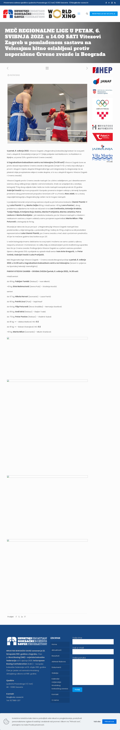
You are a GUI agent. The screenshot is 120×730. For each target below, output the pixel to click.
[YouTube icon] (109, 3)
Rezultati (55, 656)
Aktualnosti (56, 650)
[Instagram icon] (112, 3)
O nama (55, 700)
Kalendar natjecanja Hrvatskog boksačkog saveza (60, 684)
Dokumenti (56, 667)
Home (54, 644)
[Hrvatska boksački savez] (39, 14)
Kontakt (55, 694)
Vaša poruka (79, 657)
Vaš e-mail (78, 647)
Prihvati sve (109, 721)
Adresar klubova (59, 661)
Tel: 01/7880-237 (13, 700)
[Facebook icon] (106, 3)
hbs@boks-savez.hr (79, 2)
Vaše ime (77, 638)
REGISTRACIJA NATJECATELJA (103, 14)
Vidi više (97, 721)
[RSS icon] (115, 3)
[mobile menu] (79, 14)
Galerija (55, 673)
